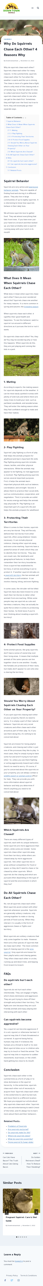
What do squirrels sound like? (20, 1139)
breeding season (31, 307)
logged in (19, 1262)
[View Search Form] (38, 8)
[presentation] (21, 1201)
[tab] (16, 1237)
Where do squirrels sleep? (19, 1136)
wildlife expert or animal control (18, 776)
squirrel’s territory (13, 576)
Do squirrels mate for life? (19, 1133)
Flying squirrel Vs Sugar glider (20, 1143)
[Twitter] (12, 1280)
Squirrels (8, 39)
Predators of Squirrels (17, 1127)
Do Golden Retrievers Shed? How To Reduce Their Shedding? (33, 1160)
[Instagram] (18, 1280)
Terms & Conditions (28, 1276)
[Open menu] (32, 8)
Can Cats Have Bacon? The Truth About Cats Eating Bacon (10, 1160)
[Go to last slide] (7, 1212)
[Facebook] (5, 1280)
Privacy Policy (12, 1276)
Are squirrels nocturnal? (18, 1130)
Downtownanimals (12, 61)
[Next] (36, 1212)
